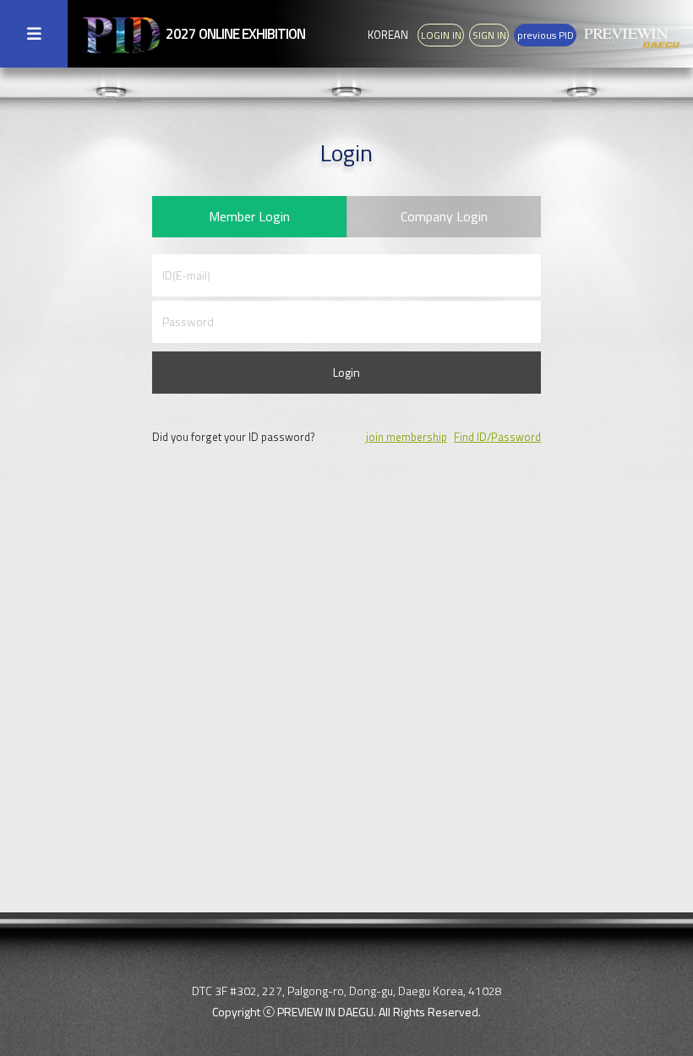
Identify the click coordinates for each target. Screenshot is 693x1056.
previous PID (545, 35)
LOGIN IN (441, 35)
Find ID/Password (497, 436)
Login (346, 372)
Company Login (444, 216)
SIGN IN (489, 35)
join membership (406, 436)
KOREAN (388, 34)
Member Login (249, 216)
